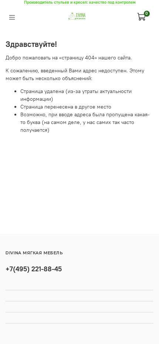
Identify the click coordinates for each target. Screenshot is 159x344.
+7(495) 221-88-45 (34, 269)
